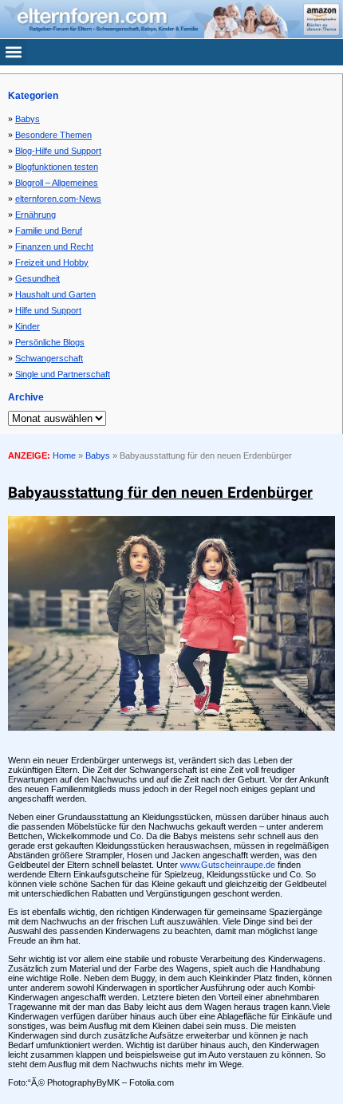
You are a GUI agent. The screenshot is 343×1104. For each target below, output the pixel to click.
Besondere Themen (53, 135)
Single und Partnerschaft (62, 374)
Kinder (27, 326)
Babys (27, 119)
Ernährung (35, 214)
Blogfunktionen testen (56, 167)
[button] (13, 52)
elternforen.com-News (58, 198)
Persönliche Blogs (50, 342)
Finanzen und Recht (54, 246)
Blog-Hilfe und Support (58, 151)
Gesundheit (37, 278)
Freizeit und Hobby (52, 262)
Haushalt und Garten (55, 294)
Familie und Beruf (48, 230)
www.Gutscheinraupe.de (227, 864)
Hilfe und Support (48, 310)
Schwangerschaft (49, 358)
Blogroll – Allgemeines (56, 182)
